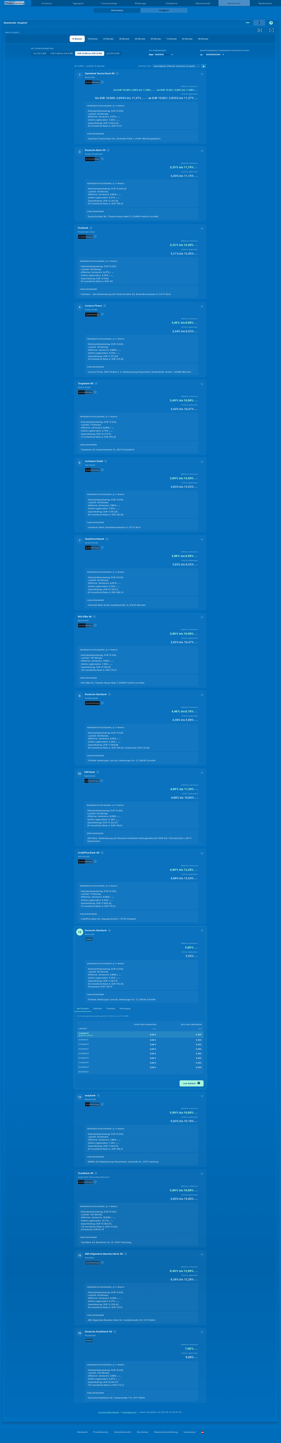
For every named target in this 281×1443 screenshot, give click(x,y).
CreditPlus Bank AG (89, 852)
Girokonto (47, 3)
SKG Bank (89, 772)
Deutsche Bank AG (95, 150)
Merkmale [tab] (97, 1008)
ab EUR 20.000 (113, 53)
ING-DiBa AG (85, 616)
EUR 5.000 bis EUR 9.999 (62, 53)
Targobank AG (86, 383)
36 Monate (124, 39)
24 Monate (108, 39)
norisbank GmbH (94, 461)
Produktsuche (100, 1432)
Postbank (83, 227)
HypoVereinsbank (94, 538)
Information (117, 10)
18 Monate (93, 39)
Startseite (82, 1432)
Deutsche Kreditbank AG (98, 1331)
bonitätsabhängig (92, 82)
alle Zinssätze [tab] (83, 1008)
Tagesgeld (78, 3)
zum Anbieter (191, 1083)
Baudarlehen (265, 3)
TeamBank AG (85, 1173)
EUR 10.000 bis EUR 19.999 (89, 53)
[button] (140, 106)
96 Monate (203, 39)
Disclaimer (143, 1432)
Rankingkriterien (129, 1412)
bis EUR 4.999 (40, 53)
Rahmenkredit (203, 3)
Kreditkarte (172, 3)
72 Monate (171, 39)
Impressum (190, 1432)
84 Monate (187, 39)
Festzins (89, 939)
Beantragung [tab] (125, 1008)
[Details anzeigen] (202, 74)
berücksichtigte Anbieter (108, 1412)
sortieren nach (144, 66)
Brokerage (140, 3)
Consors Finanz (93, 305)
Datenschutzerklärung (166, 1432)
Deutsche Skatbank (96, 694)
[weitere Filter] (259, 30)
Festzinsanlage (109, 3)
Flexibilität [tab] (110, 1008)
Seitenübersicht (122, 1432)
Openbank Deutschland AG (100, 73)
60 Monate (156, 39)
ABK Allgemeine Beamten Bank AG (104, 1253)
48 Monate (140, 39)
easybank (90, 1095)
